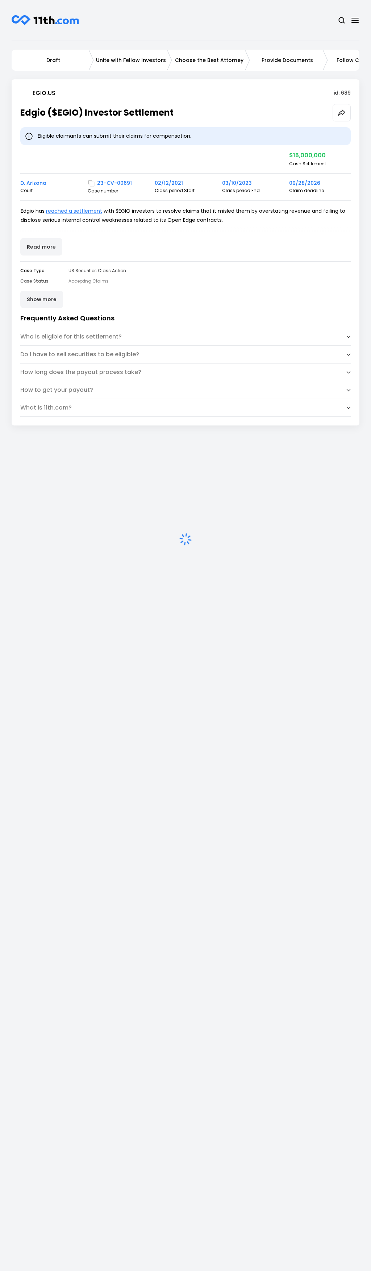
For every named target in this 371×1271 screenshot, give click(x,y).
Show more (42, 299)
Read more (41, 246)
